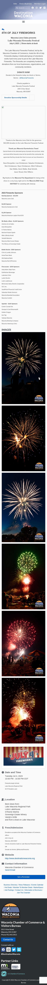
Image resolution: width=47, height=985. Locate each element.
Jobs (15, 4)
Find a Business (25, 4)
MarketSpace (38, 887)
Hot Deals (8, 887)
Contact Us (19, 890)
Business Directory (10, 885)
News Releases (24, 885)
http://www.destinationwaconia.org (20, 858)
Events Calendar (37, 885)
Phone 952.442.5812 (9, 935)
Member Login (40, 4)
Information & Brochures (33, 890)
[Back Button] (3, 29)
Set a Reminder (23, 877)
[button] (23, 22)
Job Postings (9, 890)
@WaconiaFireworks (26, 78)
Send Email (10, 870)
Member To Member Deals (22, 887)
